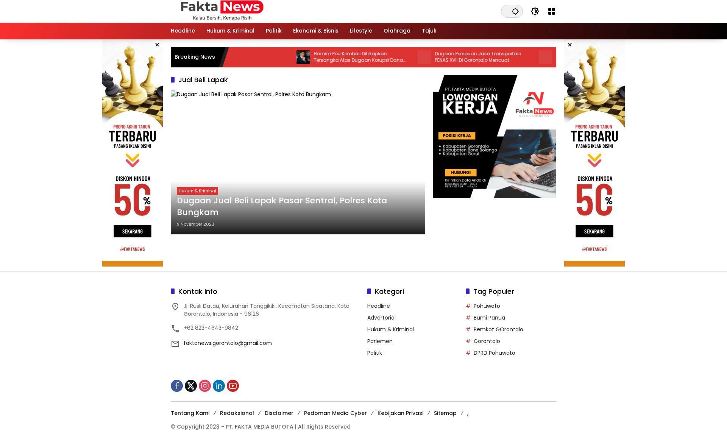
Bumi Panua (489, 317)
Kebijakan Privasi (400, 413)
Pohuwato (487, 306)
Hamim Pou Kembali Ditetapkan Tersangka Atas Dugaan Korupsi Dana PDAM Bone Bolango (346, 57)
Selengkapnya (298, 249)
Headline (378, 306)
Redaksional (237, 413)
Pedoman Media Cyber (335, 413)
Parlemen (380, 341)
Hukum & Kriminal (197, 191)
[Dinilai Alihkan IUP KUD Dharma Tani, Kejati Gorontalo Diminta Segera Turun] (533, 57)
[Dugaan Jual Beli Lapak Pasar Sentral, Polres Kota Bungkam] (298, 162)
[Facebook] (177, 386)
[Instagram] (205, 386)
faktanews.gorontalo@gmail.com (228, 343)
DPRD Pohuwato (494, 353)
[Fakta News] (320, 11)
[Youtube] (233, 386)
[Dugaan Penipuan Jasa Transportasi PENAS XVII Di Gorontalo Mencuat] (412, 57)
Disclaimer (279, 413)
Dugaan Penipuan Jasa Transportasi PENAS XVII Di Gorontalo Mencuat (466, 57)
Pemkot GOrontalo (498, 329)
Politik (374, 353)
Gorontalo (487, 341)
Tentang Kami (190, 413)
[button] (515, 11)
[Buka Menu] (551, 11)
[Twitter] (191, 386)
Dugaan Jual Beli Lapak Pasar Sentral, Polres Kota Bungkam (282, 206)
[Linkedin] (219, 386)
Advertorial (381, 317)
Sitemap (445, 413)
